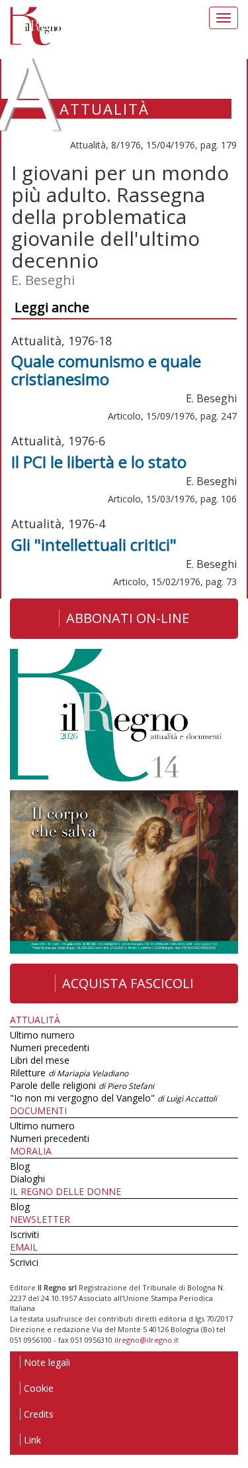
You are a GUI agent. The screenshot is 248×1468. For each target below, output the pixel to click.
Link (32, 1440)
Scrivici (24, 1262)
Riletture (69, 1072)
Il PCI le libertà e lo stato (98, 462)
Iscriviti (24, 1234)
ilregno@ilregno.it (146, 1340)
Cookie (39, 1388)
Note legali (47, 1362)
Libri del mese (39, 1060)
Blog (20, 1166)
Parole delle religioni (82, 1085)
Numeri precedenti (49, 1047)
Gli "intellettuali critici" (94, 544)
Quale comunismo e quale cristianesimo (106, 369)
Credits (39, 1414)
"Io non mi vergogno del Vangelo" (113, 1098)
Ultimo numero (42, 1035)
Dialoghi (27, 1178)
